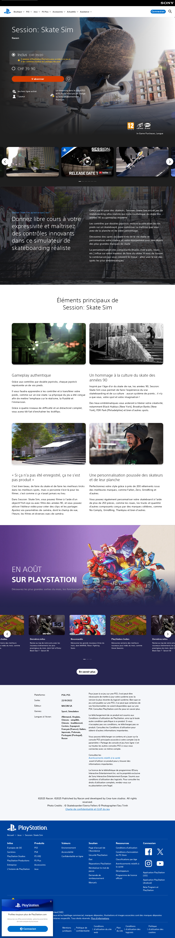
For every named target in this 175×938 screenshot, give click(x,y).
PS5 (27, 11)
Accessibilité (67, 852)
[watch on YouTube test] (105, 172)
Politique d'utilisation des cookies (156, 929)
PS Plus (45, 11)
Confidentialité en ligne (72, 856)
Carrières (11, 852)
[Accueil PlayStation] (7, 11)
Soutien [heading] (93, 843)
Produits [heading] (39, 843)
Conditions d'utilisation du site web (103, 929)
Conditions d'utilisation (126, 847)
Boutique (18, 11)
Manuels (93, 882)
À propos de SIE (14, 847)
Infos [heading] (10, 843)
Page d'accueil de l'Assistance (97, 849)
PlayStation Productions (18, 860)
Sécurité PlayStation (98, 855)
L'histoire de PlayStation (18, 869)
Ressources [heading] (122, 843)
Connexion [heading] (149, 843)
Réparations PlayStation (100, 863)
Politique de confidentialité (83, 929)
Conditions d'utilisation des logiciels (133, 929)
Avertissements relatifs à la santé (104, 758)
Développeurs (122, 870)
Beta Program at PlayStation (150, 889)
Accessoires (58, 11)
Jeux (36, 11)
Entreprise (12, 864)
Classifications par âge (126, 859)
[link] (87, 634)
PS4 (36, 852)
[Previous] (5, 161)
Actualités (71, 11)
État (90, 859)
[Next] (169, 161)
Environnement (69, 847)
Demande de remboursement (96, 877)
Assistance (84, 11)
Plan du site (120, 929)
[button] (87, 161)
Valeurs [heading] (66, 843)
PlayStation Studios (16, 856)
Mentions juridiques (67, 929)
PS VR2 (37, 856)
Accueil (10, 835)
